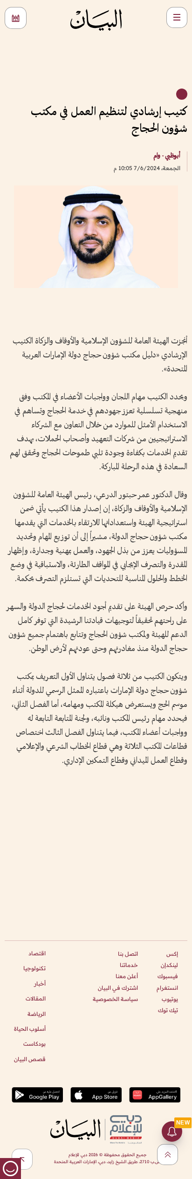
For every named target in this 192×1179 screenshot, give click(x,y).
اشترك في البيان (118, 987)
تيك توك (168, 1010)
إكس (172, 953)
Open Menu (177, 17)
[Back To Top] (167, 1154)
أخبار (40, 983)
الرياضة (36, 1013)
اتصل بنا (128, 953)
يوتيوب (170, 998)
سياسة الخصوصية (115, 998)
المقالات (36, 998)
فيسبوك (168, 976)
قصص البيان (30, 1059)
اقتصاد (37, 953)
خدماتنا (129, 964)
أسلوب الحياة (30, 1028)
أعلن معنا (127, 976)
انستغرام (167, 987)
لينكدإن (169, 964)
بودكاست (34, 1043)
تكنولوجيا (34, 968)
